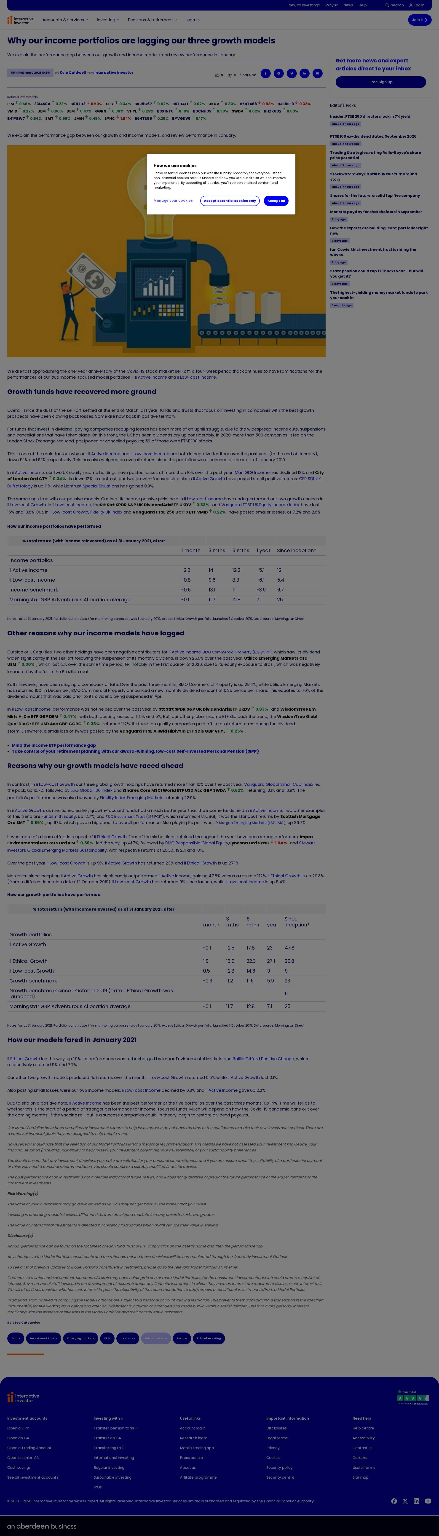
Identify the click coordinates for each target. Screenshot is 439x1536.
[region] (221, 184)
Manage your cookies (173, 200)
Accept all (276, 200)
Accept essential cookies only (230, 200)
